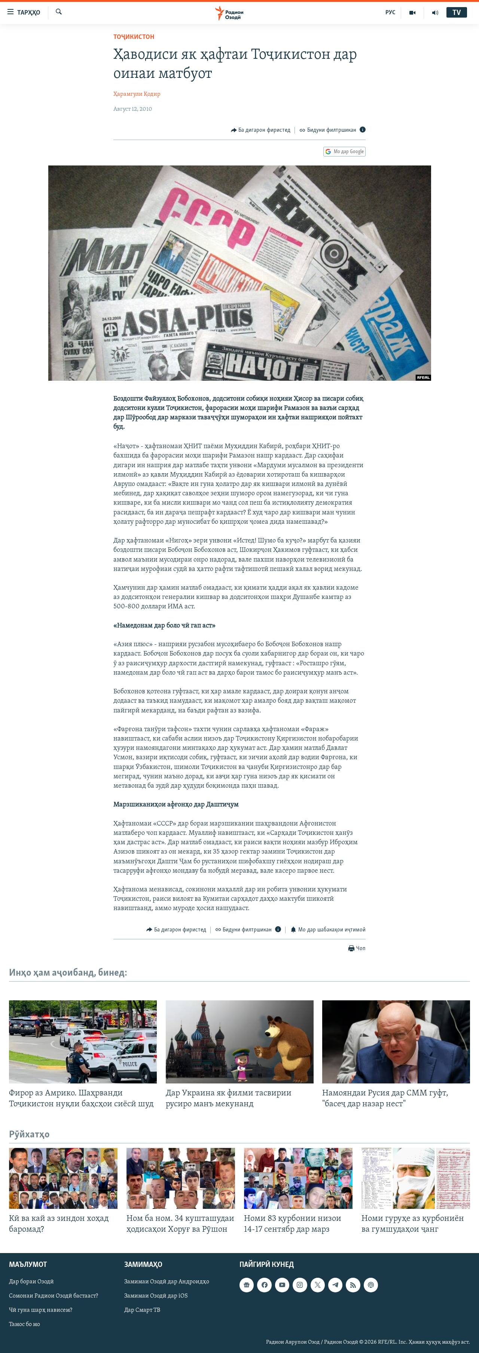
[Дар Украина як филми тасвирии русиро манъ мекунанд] (240, 1041)
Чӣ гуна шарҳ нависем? (40, 1310)
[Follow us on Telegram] (335, 1285)
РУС (390, 13)
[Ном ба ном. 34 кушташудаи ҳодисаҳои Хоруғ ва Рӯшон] (180, 1178)
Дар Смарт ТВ (142, 1310)
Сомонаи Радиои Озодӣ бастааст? (53, 1296)
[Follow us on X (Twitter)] (318, 1285)
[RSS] (353, 1285)
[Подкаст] (371, 1285)
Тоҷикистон (133, 37)
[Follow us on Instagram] (300, 1285)
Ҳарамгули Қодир (137, 94)
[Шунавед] (435, 12)
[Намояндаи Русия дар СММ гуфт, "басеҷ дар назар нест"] (396, 1041)
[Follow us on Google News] (247, 1285)
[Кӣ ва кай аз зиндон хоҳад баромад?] (63, 1178)
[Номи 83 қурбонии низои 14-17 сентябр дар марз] (298, 1178)
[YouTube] (412, 12)
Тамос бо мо (24, 1325)
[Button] (261, 130)
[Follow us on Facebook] (264, 1285)
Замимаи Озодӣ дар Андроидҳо (166, 1282)
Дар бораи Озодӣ (31, 1282)
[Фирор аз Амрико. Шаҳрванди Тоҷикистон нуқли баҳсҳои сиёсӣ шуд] (83, 1041)
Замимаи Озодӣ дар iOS (156, 1296)
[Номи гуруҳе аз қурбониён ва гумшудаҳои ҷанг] (415, 1178)
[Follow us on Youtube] (282, 1285)
